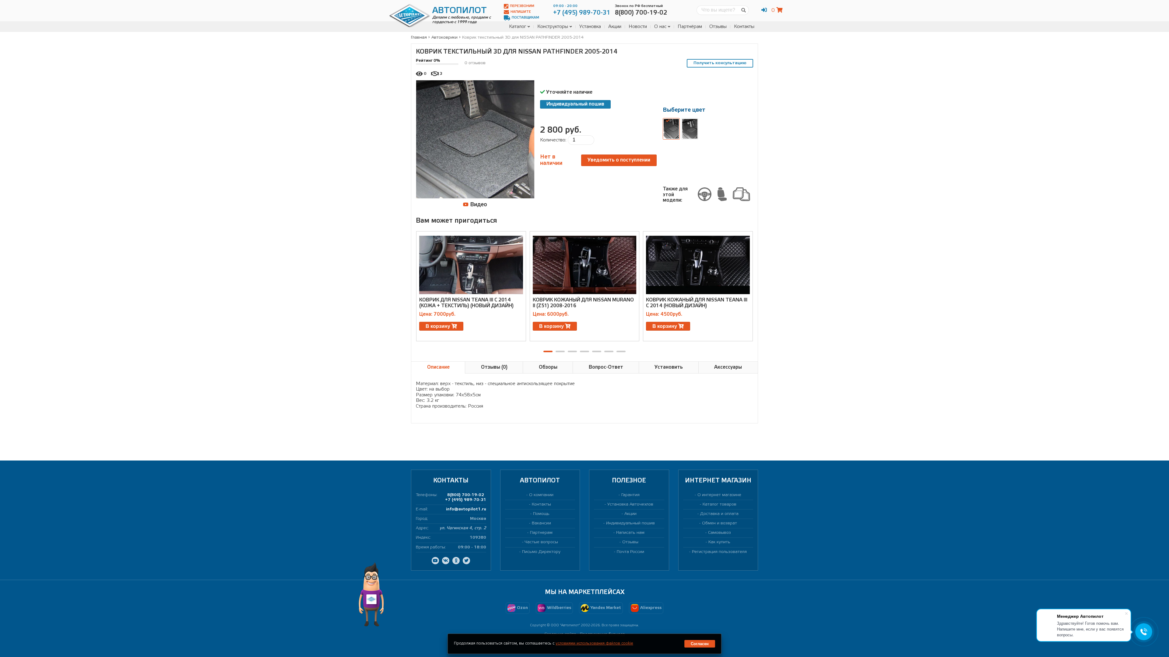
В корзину (438, 326)
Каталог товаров (719, 504)
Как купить (719, 542)
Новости (638, 26)
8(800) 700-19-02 (465, 495)
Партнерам (541, 533)
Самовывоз (719, 533)
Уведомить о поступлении (619, 160)
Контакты (744, 26)
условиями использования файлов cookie (594, 643)
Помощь (541, 514)
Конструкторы (552, 26)
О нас (660, 26)
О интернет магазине (719, 495)
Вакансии (541, 523)
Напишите (521, 11)
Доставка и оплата (719, 514)
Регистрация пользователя (719, 552)
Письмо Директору (541, 552)
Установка (590, 26)
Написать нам (630, 533)
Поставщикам (525, 17)
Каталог (517, 26)
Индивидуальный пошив (575, 104)
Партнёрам (690, 26)
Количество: (553, 140)
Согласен (700, 643)
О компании (541, 495)
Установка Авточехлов (630, 504)
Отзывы (718, 26)
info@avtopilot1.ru (466, 509)
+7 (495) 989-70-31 (465, 500)
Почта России (630, 552)
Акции (614, 26)
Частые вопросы (541, 542)
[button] (548, 351)
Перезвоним (522, 6)
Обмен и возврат (719, 523)
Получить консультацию (719, 63)
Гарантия (630, 495)
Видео (478, 204)
